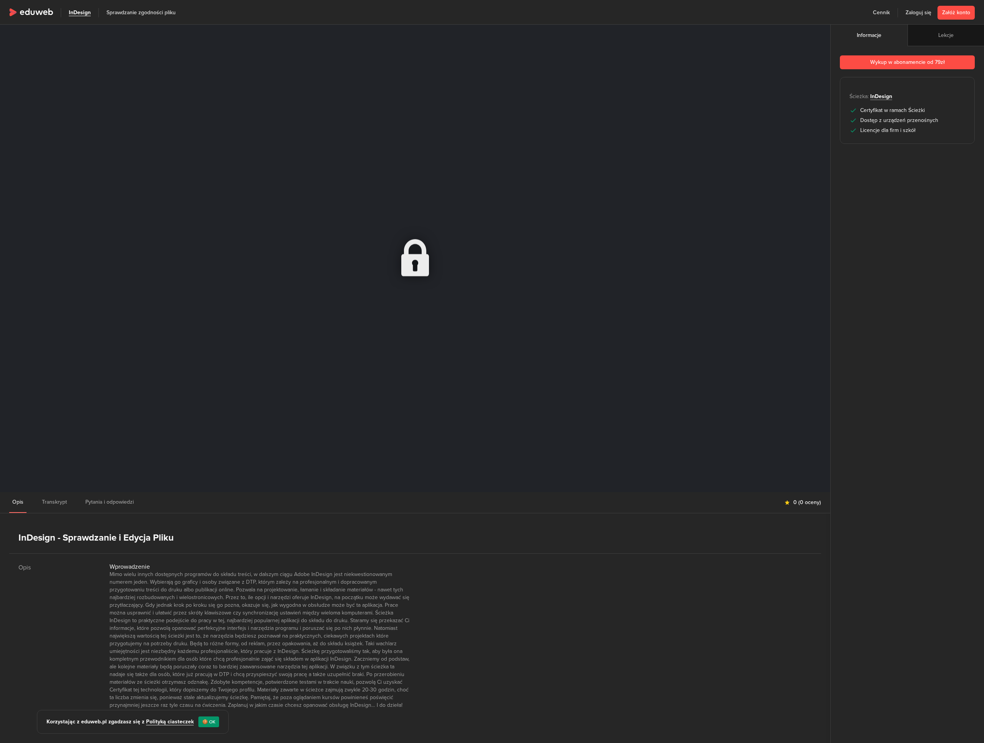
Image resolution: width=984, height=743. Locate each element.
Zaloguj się (918, 12)
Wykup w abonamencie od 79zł (907, 62)
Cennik (881, 12)
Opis (17, 502)
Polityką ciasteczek (170, 721)
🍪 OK (208, 722)
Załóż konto (956, 12)
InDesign (80, 12)
